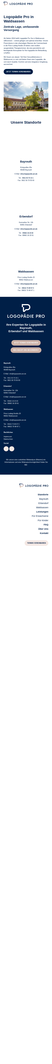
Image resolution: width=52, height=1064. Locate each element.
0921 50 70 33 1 (27, 178)
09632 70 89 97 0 (28, 288)
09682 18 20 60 (27, 233)
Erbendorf (26, 216)
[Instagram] (11, 448)
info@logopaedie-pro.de (28, 174)
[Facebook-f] (6, 448)
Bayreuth (26, 161)
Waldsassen (26, 271)
